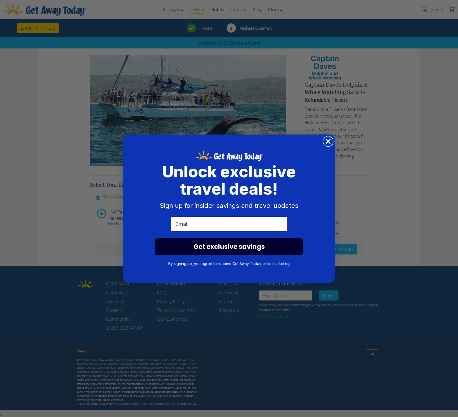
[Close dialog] (328, 141)
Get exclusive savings (229, 246)
